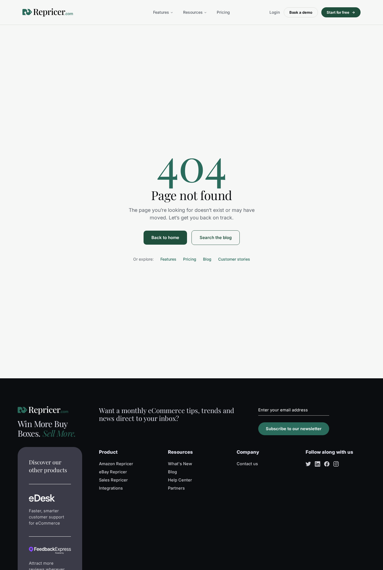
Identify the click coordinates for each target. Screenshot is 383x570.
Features (161, 12)
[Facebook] (326, 464)
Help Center (180, 480)
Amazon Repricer (116, 463)
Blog (207, 259)
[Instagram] (336, 464)
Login (274, 12)
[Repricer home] (47, 12)
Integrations (111, 488)
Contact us (247, 463)
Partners (176, 488)
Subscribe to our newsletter (294, 428)
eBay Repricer (113, 471)
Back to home (165, 237)
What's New (180, 463)
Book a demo (300, 12)
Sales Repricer (113, 480)
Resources (193, 12)
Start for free (338, 12)
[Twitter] (308, 464)
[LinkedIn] (317, 464)
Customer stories (234, 259)
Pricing (223, 12)
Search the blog (216, 237)
